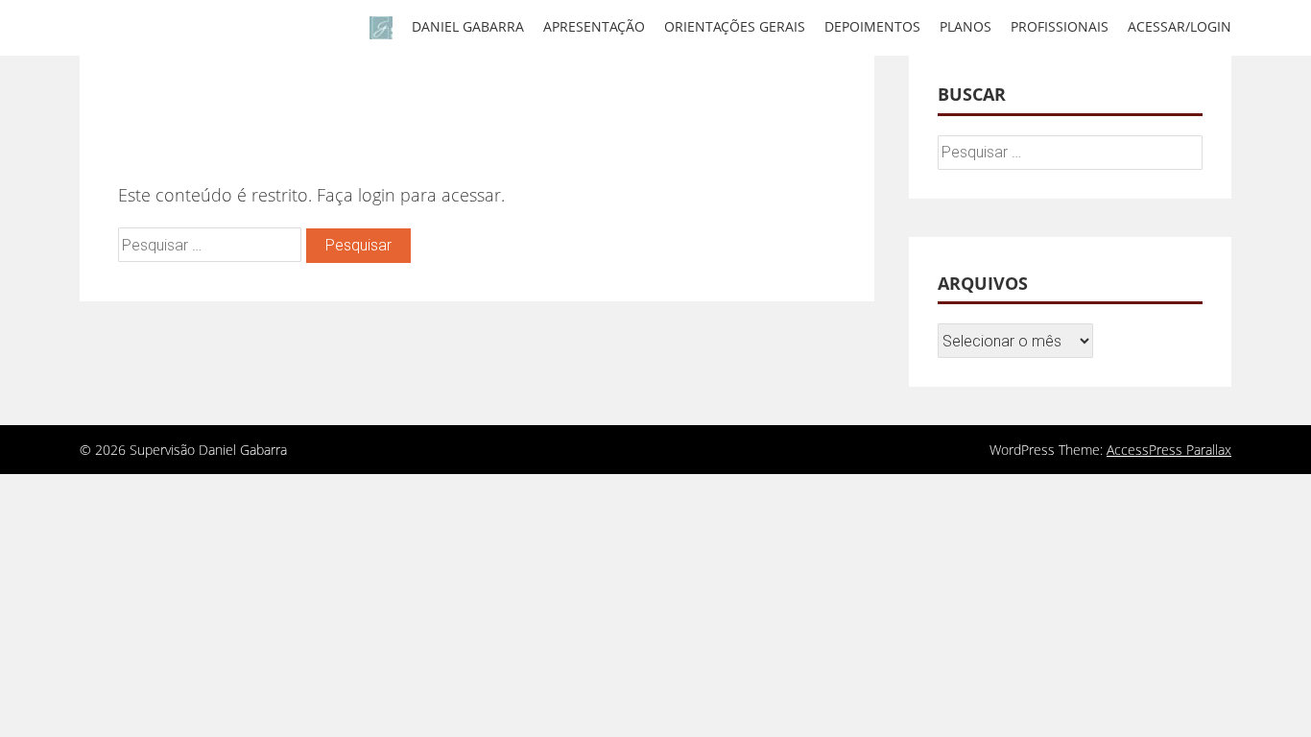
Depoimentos (872, 26)
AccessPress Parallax (1169, 449)
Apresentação (594, 26)
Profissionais (1059, 26)
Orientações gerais (734, 26)
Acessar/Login (1179, 26)
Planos (965, 26)
